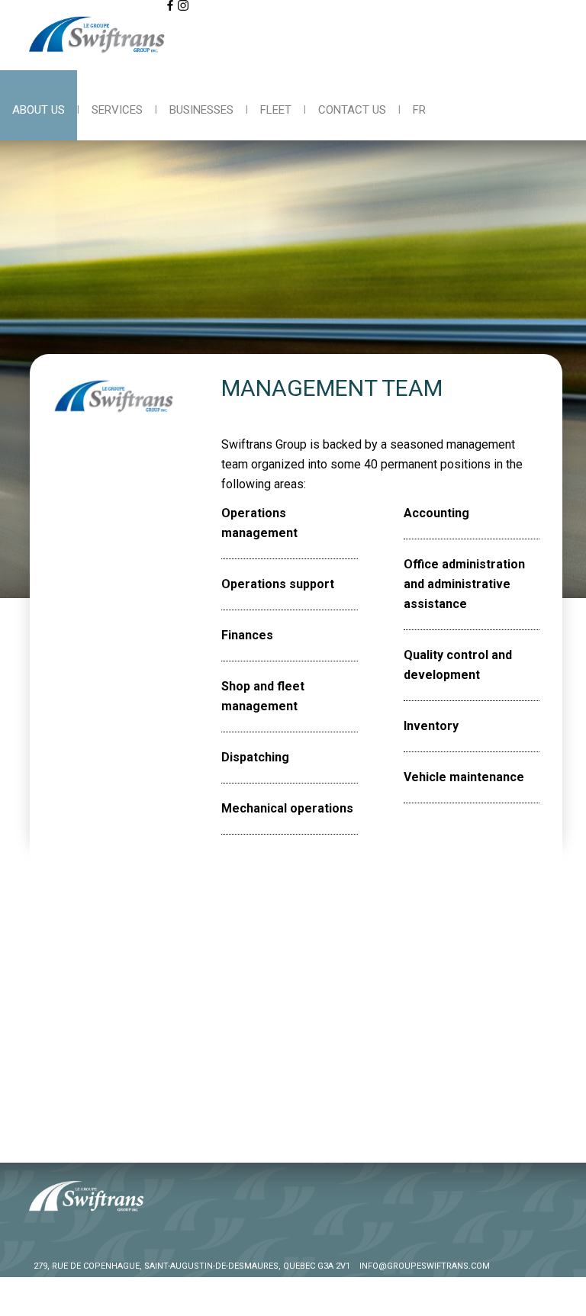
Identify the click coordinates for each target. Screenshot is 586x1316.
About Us (38, 110)
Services (117, 110)
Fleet (275, 110)
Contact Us (352, 110)
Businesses (201, 110)
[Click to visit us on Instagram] (183, 5)
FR (419, 110)
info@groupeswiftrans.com (424, 1266)
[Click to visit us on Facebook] (170, 5)
